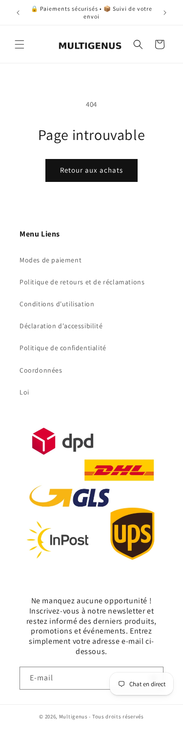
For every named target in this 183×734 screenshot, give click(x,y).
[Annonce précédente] (18, 12)
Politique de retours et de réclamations (82, 282)
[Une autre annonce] (165, 12)
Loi (24, 392)
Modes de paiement (50, 260)
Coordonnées (41, 370)
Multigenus (73, 716)
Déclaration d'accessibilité (61, 325)
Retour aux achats (91, 170)
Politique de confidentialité (63, 347)
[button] (19, 44)
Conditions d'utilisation (57, 303)
